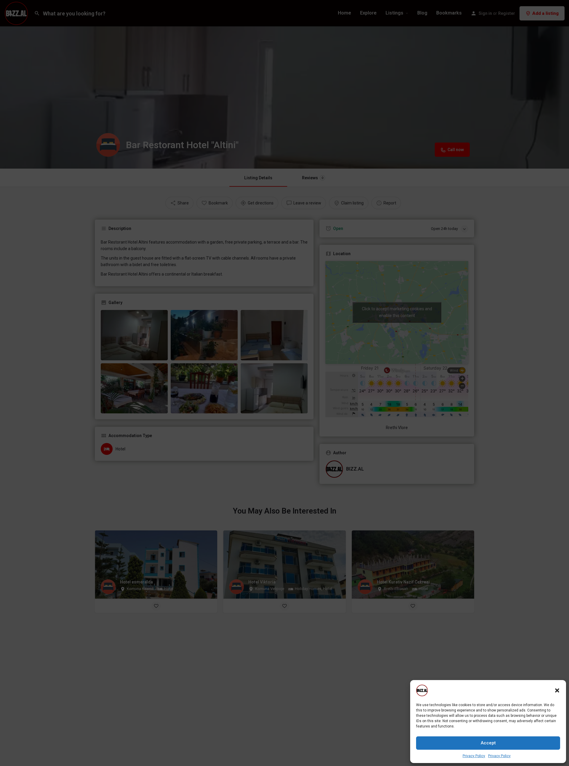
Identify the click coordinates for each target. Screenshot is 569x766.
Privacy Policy (474, 756)
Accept (488, 743)
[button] (557, 690)
